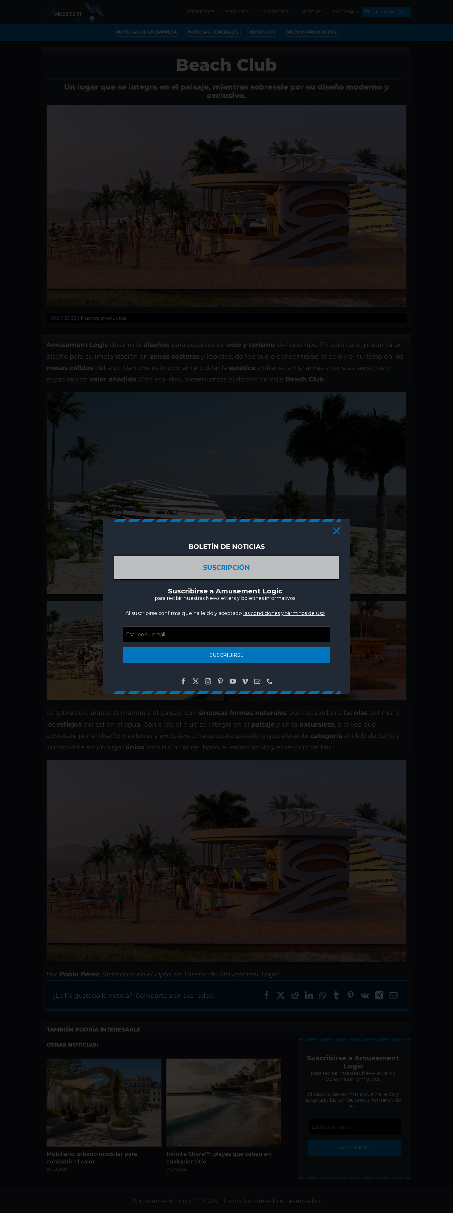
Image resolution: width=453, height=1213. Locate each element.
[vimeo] (245, 681)
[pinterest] (220, 681)
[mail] (257, 681)
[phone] (270, 681)
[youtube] (233, 681)
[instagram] (208, 681)
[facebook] (183, 681)
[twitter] (196, 681)
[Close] (337, 530)
